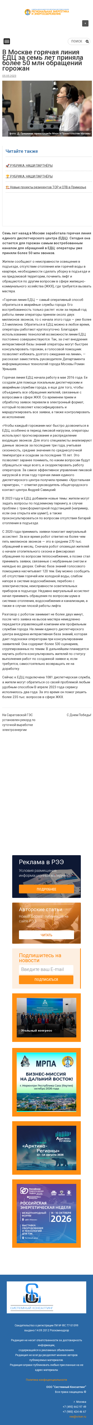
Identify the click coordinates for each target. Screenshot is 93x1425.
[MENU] (6, 41)
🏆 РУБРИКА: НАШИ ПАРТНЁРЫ (29, 176)
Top (89, 1421)
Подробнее (46, 889)
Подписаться (46, 979)
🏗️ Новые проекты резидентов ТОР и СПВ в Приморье (46, 187)
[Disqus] (47, 793)
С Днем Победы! (79, 715)
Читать (46, 935)
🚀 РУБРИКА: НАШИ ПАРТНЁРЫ (29, 165)
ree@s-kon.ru (78, 1416)
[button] (46, 24)
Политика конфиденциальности (46, 1379)
